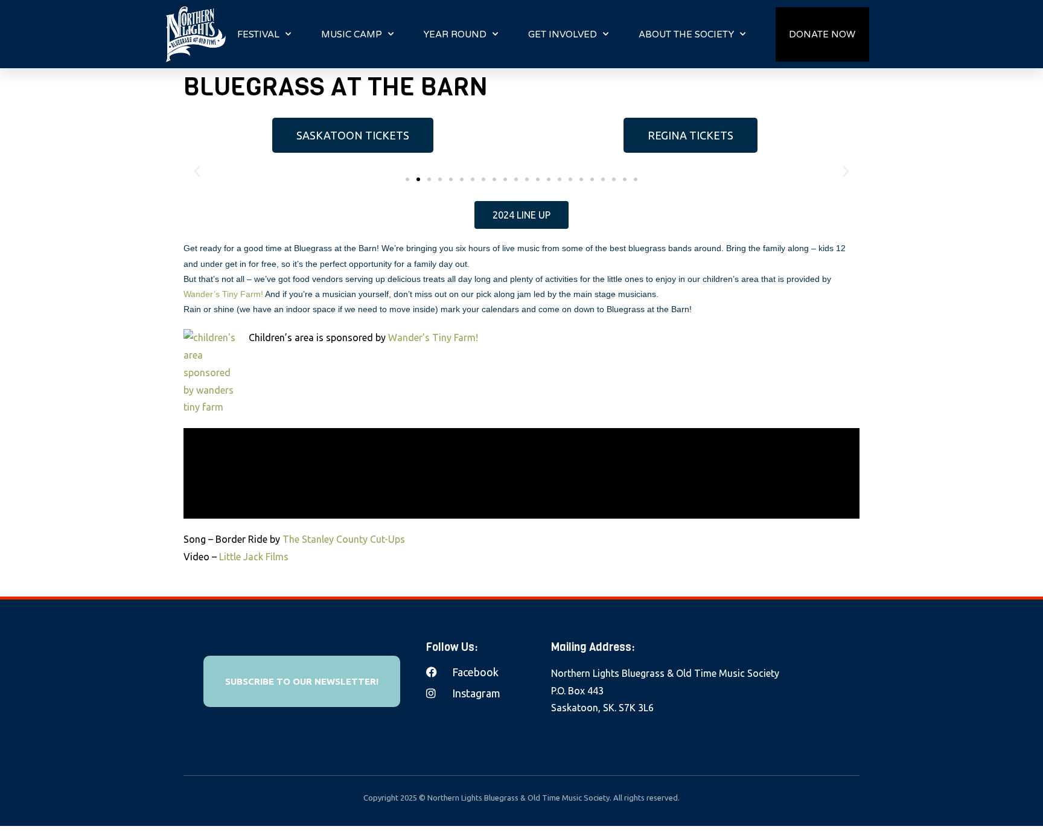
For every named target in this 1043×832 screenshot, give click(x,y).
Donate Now (822, 34)
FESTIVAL (258, 34)
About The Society (686, 34)
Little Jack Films (254, 556)
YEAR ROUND (455, 34)
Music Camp (351, 34)
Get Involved (562, 34)
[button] (407, 179)
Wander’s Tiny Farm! (223, 294)
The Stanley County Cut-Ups (344, 539)
